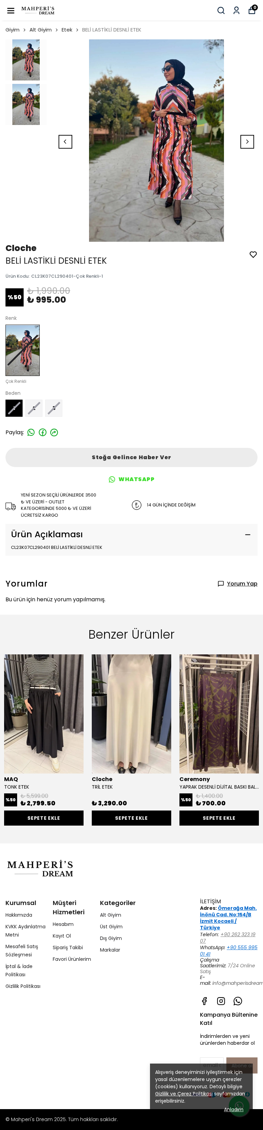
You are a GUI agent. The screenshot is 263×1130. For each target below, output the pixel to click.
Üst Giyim (111, 926)
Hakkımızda (18, 915)
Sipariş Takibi (68, 947)
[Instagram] (221, 1001)
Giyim (12, 29)
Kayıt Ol (62, 935)
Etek (67, 29)
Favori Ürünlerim (72, 959)
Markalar (110, 949)
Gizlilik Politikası (22, 986)
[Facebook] (204, 1001)
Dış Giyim (111, 938)
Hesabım (63, 924)
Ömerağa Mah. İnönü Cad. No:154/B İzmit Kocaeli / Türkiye (228, 918)
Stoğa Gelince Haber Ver (131, 457)
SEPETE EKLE (43, 818)
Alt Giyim (40, 29)
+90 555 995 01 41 (229, 950)
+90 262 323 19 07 (227, 937)
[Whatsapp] (238, 1001)
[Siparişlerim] (236, 10)
